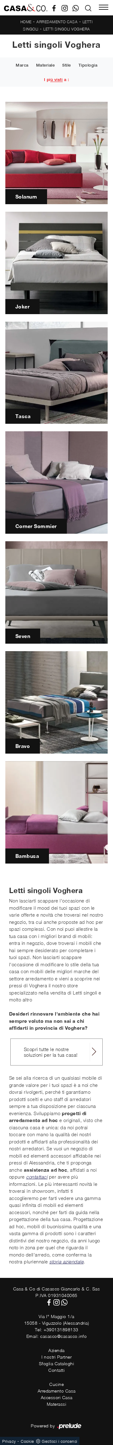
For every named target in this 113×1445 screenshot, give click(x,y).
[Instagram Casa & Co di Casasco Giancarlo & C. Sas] (67, 7)
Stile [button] (66, 65)
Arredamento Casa (57, 21)
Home (26, 21)
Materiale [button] (45, 65)
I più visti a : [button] (56, 79)
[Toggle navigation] (103, 8)
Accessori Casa (57, 1397)
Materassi (57, 1404)
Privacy (9, 1441)
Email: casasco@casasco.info (56, 1336)
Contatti (56, 1370)
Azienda (56, 1350)
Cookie (27, 1441)
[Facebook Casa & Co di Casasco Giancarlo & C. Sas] (56, 7)
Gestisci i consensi (59, 1441)
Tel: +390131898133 (56, 1329)
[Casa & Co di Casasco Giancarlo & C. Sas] (25, 7)
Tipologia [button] (88, 65)
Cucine (56, 1384)
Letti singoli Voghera (66, 29)
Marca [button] (22, 65)
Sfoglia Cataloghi (56, 1363)
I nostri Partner (56, 1357)
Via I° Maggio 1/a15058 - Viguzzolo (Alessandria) (56, 1320)
